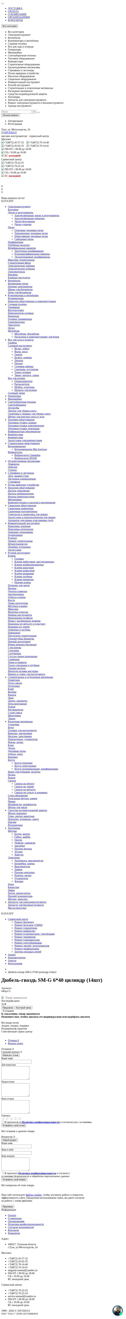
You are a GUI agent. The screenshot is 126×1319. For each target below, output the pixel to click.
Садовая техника (17, 304)
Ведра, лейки (21, 348)
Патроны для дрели (19, 585)
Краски (12, 694)
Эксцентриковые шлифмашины (32, 256)
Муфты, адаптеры (24, 387)
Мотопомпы (15, 499)
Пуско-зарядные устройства (23, 484)
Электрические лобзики (21, 265)
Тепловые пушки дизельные (24, 428)
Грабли (18, 354)
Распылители (21, 384)
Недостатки (7, 1081)
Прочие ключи (22, 582)
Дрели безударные (24, 221)
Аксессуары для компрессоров (25, 440)
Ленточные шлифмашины (29, 251)
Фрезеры (13, 274)
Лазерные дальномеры (20, 532)
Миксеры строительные (21, 259)
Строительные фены (19, 262)
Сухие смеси (15, 712)
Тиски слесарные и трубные (24, 665)
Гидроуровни (15, 535)
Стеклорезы (14, 647)
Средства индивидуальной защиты (27, 810)
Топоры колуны (17, 668)
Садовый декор (16, 393)
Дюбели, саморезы (24, 842)
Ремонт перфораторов (26, 948)
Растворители (15, 709)
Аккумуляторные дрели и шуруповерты (36, 215)
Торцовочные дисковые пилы (31, 233)
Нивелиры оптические (20, 529)
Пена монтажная (17, 703)
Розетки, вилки (23, 875)
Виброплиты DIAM (25, 458)
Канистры (13, 887)
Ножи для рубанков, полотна (24, 771)
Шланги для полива (25, 390)
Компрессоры (15, 434)
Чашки (11, 801)
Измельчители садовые (21, 313)
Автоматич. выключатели (28, 860)
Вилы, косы (21, 351)
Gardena (12, 342)
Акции (12, 954)
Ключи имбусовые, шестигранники (34, 561)
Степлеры (13, 650)
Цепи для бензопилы (19, 292)
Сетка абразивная (18, 795)
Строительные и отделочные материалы (30, 677)
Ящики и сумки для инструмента (26, 674)
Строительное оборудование (24, 443)
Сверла (12, 780)
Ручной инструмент (19, 552)
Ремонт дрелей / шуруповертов (31, 945)
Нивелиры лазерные (19, 526)
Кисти (11, 600)
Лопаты (18, 360)
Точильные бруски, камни (22, 798)
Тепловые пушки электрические (26, 425)
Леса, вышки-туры (18, 475)
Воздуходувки (16, 310)
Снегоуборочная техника (22, 401)
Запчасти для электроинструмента (27, 902)
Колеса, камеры (23, 357)
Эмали (11, 718)
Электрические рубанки (21, 268)
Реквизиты (14, 1233)
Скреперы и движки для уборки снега (29, 413)
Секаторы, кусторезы (26, 369)
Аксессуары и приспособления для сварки (31, 517)
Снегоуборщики (17, 404)
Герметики (14, 680)
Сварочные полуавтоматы (22, 511)
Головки (19, 558)
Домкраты (13, 464)
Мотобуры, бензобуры (26, 333)
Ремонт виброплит (24, 931)
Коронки (13, 757)
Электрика (14, 857)
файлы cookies (34, 1194)
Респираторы (15, 825)
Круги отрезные (23, 763)
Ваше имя (6, 1143)
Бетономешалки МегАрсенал (30, 449)
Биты (11, 727)
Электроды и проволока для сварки (28, 514)
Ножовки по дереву (19, 626)
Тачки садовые (22, 372)
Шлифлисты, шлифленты (22, 804)
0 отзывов (8, 1010)
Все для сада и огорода (20, 339)
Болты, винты (22, 834)
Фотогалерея (15, 963)
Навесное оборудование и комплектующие (32, 301)
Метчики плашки (17, 606)
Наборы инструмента (20, 615)
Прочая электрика (24, 872)
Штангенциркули (18, 544)
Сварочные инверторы (20, 508)
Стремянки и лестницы (21, 473)
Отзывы (13, 1040)
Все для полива (16, 378)
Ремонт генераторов (25, 928)
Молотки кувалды (18, 612)
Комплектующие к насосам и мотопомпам (31, 502)
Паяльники (14, 632)
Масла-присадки (17, 908)
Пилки (11, 774)
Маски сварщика (17, 813)
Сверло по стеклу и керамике (30, 792)
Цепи (11, 884)
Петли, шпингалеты (19, 893)
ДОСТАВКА (15, 8)
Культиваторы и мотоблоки (23, 295)
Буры (11, 745)
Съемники (14, 659)
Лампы (18, 869)
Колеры (12, 691)
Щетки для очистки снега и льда (26, 416)
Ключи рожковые (24, 573)
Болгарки (13, 209)
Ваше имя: (7, 1058)
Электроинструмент (19, 206)
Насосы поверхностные (21, 496)
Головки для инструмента (22, 730)
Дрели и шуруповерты (20, 212)
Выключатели (22, 866)
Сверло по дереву (24, 786)
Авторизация (15, 121)
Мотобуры (14, 330)
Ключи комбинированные (29, 564)
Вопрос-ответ (15, 1043)
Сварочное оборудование (22, 505)
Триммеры (14, 307)
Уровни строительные (20, 541)
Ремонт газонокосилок (27, 939)
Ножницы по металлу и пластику (26, 623)
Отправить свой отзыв (14, 1125)
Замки (11, 890)
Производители (16, 957)
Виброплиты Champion (27, 455)
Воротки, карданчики (20, 733)
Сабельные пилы (23, 239)
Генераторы (14, 396)
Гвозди (18, 839)
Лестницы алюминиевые (22, 478)
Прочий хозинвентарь (20, 896)
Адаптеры (13, 724)
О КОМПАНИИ (17, 14)
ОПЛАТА (13, 11)
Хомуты (18, 854)
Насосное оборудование (21, 487)
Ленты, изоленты (17, 700)
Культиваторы (16, 298)
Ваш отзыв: (7, 1098)
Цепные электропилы (20, 286)
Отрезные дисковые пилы (28, 230)
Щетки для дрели (17, 807)
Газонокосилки (16, 322)
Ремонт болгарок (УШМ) (28, 925)
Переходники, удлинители (23, 739)
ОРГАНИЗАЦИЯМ (19, 17)
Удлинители (21, 878)
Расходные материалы (20, 721)
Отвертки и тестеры (19, 629)
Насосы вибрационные (21, 493)
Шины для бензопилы (20, 289)
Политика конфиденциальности (26, 1224)
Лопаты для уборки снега (22, 410)
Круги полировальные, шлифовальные (36, 768)
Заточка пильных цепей (27, 951)
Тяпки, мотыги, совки (26, 375)
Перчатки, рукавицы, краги (23, 819)
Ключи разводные (24, 570)
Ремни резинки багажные (22, 644)
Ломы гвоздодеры (18, 603)
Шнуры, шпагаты (18, 899)
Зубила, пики (15, 754)
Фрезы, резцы (15, 742)
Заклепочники (16, 594)
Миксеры (13, 609)
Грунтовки (14, 686)
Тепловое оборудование (21, 419)
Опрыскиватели (23, 381)
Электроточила (16, 271)
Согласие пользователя (21, 1227)
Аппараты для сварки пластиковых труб (30, 520)
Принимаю (8, 1206)
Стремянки (14, 481)
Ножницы (13, 316)
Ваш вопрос (8, 1156)
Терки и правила (17, 662)
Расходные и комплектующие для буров (36, 336)
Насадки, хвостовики (20, 736)
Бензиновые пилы (18, 283)
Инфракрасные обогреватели (24, 431)
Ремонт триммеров (25, 936)
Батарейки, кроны (24, 863)
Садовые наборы (23, 366)
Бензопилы (14, 280)
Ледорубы (13, 407)
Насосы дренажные (19, 490)
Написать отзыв (10, 1055)
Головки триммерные (20, 319)
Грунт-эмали (15, 683)
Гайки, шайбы (22, 836)
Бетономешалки (17, 446)
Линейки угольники (19, 546)
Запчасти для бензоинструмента (26, 905)
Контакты (13, 1230)
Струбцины (14, 653)
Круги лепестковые (25, 765)
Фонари (18, 881)
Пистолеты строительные (22, 635)
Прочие (12, 822)
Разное (11, 706)
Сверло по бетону (24, 783)
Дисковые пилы (17, 751)
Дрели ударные (23, 224)
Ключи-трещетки (24, 579)
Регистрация (15, 123)
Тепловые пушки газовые (22, 422)
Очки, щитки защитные (21, 816)
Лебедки (12, 467)
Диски (11, 748)
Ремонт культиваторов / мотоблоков (34, 933)
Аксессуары (14, 549)
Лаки (11, 697)
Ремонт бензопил (24, 922)
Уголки (18, 851)
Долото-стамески (17, 591)
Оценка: (5, 1115)
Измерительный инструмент (24, 523)
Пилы (11, 227)
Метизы (12, 831)
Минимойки (15, 399)
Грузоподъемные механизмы (24, 461)
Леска (11, 328)
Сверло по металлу (25, 789)
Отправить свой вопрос (14, 1179)
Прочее (18, 363)
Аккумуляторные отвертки (29, 218)
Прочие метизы (23, 848)
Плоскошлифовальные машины (32, 254)
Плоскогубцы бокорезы (21, 638)
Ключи (12, 555)
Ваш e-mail (7, 1149)
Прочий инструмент (19, 641)
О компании (15, 1218)
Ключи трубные (23, 576)
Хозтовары (14, 828)
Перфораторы (15, 242)
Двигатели (14, 325)
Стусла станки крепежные (22, 656)
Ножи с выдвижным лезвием (24, 620)
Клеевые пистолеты (19, 277)
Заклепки (19, 845)
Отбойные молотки (19, 245)
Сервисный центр (18, 919)
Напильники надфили (20, 618)
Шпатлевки (14, 715)
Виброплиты (15, 452)
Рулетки (12, 538)
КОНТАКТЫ (15, 20)
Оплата (12, 1215)
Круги (11, 760)
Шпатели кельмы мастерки (23, 671)
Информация (8, 1209)
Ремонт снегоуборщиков (28, 942)
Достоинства (8, 1064)
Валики (12, 588)
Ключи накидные (24, 567)
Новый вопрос (10, 1140)
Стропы (12, 470)
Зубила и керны (17, 597)
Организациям (16, 1221)
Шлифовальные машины (22, 248)
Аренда (12, 960)
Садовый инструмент (20, 345)
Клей (11, 689)
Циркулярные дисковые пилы (31, 236)
